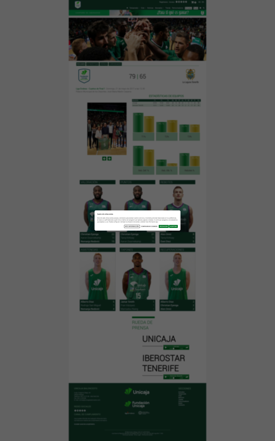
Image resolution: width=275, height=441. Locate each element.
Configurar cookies (149, 226)
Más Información (132, 226)
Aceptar (173, 226)
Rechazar (164, 226)
